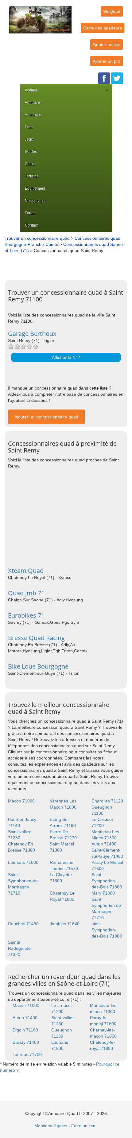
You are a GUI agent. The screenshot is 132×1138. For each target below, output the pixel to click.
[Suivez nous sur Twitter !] (117, 78)
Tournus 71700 (27, 1054)
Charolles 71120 (107, 800)
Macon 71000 (21, 800)
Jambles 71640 (65, 923)
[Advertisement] (67, 264)
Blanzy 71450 (26, 1042)
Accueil (31, 90)
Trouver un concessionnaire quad (37, 238)
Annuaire (32, 102)
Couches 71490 (23, 923)
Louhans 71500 (23, 862)
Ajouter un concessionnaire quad (46, 416)
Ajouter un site (106, 44)
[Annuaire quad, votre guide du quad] (40, 16)
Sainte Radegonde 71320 (19, 948)
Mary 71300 (103, 893)
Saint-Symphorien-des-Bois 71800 (106, 880)
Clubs (30, 164)
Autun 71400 (103, 843)
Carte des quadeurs (102, 27)
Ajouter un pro (106, 61)
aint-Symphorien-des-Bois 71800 (106, 929)
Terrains (31, 176)
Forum (30, 213)
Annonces (33, 115)
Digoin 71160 (25, 1029)
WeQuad (111, 11)
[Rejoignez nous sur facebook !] (104, 78)
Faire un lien (83, 1125)
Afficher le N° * (66, 357)
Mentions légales (50, 1125)
